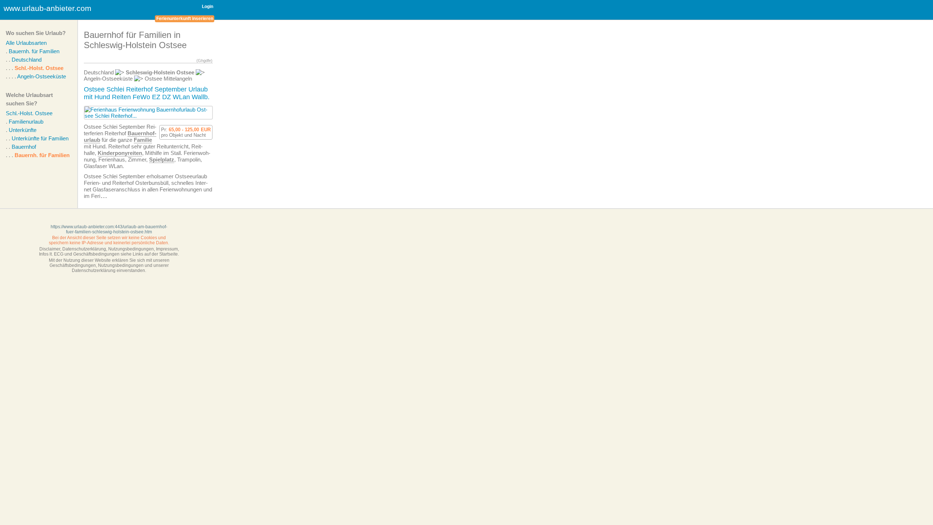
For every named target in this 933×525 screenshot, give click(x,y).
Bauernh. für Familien (34, 51)
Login (207, 6)
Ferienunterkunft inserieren (184, 18)
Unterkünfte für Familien (40, 138)
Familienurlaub (26, 121)
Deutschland (27, 60)
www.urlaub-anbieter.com (47, 8)
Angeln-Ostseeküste (41, 76)
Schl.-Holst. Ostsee (39, 68)
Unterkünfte (22, 130)
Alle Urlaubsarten (26, 43)
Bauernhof (24, 147)
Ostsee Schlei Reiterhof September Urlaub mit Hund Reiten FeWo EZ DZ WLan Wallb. (147, 93)
